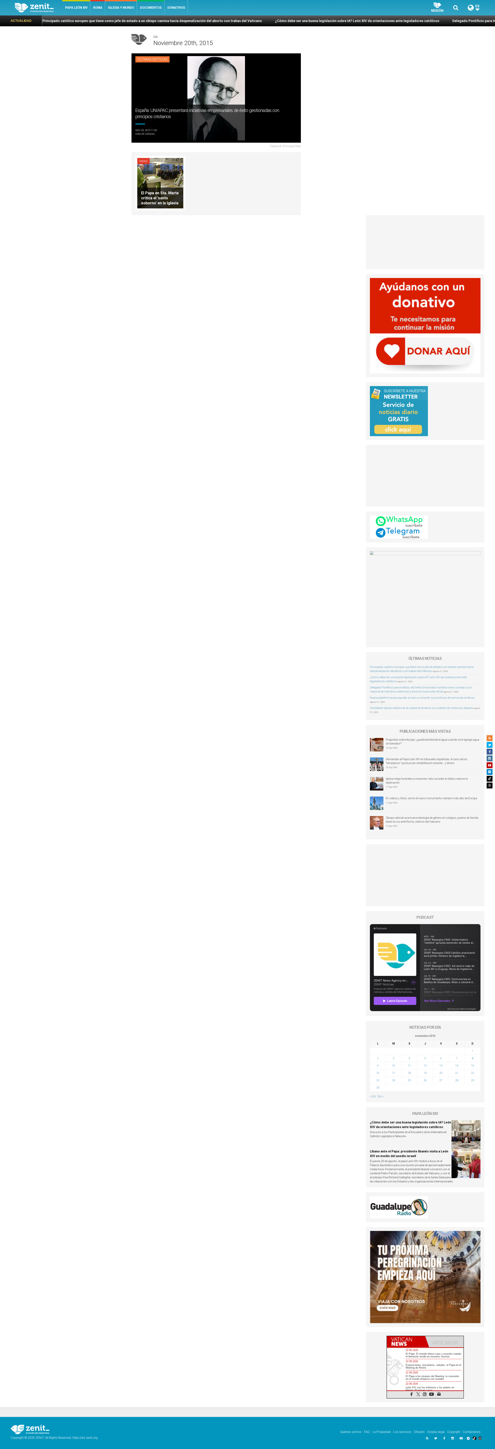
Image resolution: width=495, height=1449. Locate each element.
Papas (143, 161)
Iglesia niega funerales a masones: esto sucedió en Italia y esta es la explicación (427, 780)
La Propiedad (381, 1432)
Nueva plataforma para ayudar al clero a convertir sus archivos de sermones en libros (422, 697)
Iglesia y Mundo (121, 7)
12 (425, 1065)
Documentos (151, 7)
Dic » (380, 1096)
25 (409, 1080)
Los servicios (402, 1432)
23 (377, 1080)
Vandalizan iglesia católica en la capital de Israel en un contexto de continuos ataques (421, 708)
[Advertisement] (425, 242)
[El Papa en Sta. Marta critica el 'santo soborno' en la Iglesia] (160, 183)
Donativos (176, 7)
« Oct (373, 1096)
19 (425, 1073)
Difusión (419, 1432)
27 (440, 1080)
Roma (97, 7)
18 (409, 1073)
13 (440, 1065)
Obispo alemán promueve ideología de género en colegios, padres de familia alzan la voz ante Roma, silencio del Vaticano (432, 819)
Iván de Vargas (144, 133)
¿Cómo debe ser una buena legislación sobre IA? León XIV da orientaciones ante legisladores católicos (195, 21)
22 (472, 1073)
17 (393, 1073)
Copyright (453, 1432)
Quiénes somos (350, 1432)
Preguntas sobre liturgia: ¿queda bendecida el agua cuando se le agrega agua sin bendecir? (432, 741)
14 (456, 1065)
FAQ (367, 1432)
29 (472, 1080)
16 (377, 1073)
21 (456, 1073)
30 (377, 1087)
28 (456, 1080)
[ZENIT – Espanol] (38, 8)
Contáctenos (471, 1432)
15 (472, 1065)
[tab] (406, 1341)
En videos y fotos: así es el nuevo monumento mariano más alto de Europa (431, 798)
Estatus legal (436, 1432)
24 (393, 1080)
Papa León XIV (76, 7)
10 (393, 1065)
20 (440, 1073)
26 (425, 1080)
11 (409, 1065)
